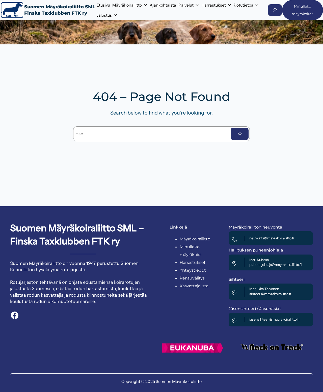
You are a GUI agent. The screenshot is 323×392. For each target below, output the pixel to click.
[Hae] (240, 134)
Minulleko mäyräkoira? (302, 10)
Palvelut (186, 5)
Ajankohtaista (163, 5)
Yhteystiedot (193, 270)
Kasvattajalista (194, 286)
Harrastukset (213, 5)
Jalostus (104, 15)
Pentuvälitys (192, 278)
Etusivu (103, 5)
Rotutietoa (243, 5)
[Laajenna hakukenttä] (275, 10)
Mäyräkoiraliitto (127, 5)
